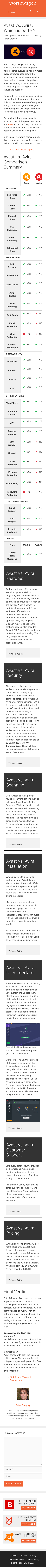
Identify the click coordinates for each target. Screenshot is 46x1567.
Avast (10, 124)
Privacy (33, 1555)
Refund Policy (33, 1559)
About (14, 1555)
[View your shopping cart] (30, 11)
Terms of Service (16, 1559)
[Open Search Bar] (37, 11)
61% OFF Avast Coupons (22, 149)
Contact (23, 1555)
